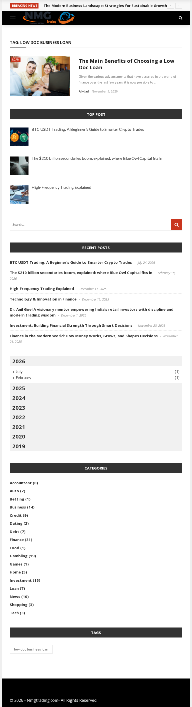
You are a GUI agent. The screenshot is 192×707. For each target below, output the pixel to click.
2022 (18, 417)
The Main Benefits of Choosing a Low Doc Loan (126, 64)
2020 (18, 436)
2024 (18, 398)
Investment (21, 580)
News (15, 596)
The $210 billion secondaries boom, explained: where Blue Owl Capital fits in (81, 272)
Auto (14, 490)
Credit (16, 515)
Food (14, 547)
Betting (17, 499)
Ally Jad (84, 91)
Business (18, 507)
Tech (14, 612)
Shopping (19, 604)
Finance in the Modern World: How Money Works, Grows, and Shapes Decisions (84, 335)
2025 (18, 388)
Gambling (19, 555)
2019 (18, 446)
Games (16, 564)
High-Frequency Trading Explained (42, 288)
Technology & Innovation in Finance (43, 299)
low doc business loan (31, 649)
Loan (15, 59)
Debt (14, 531)
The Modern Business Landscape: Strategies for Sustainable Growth (105, 5)
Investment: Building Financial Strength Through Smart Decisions (71, 325)
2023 (18, 407)
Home (15, 572)
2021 (18, 426)
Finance (17, 539)
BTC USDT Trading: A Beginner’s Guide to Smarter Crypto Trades (71, 262)
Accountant (21, 482)
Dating (16, 523)
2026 (18, 361)
